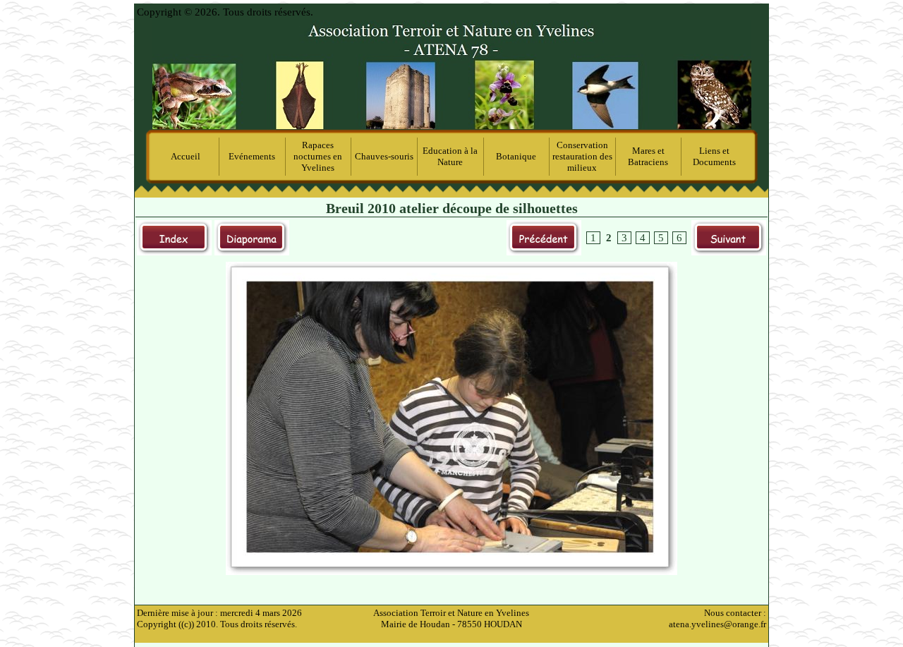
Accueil (185, 156)
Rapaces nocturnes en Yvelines (317, 156)
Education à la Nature (450, 156)
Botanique (516, 156)
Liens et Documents (714, 156)
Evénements (252, 156)
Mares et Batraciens (648, 156)
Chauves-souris (384, 156)
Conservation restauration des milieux (582, 156)
